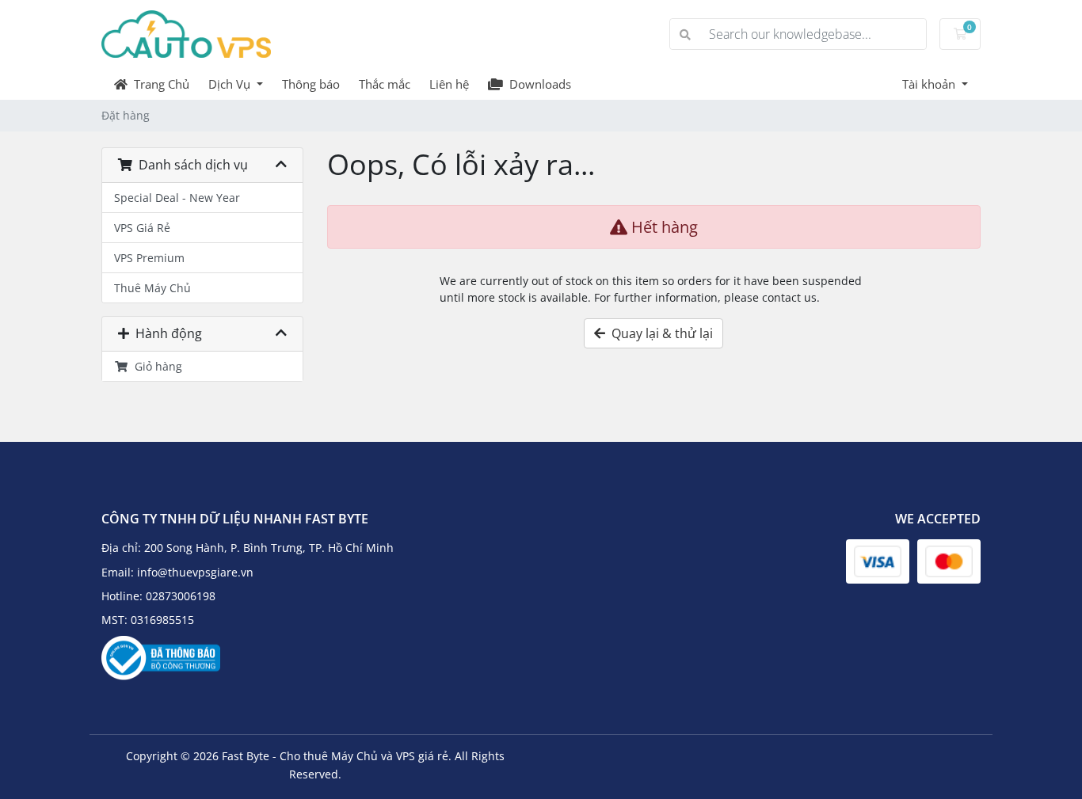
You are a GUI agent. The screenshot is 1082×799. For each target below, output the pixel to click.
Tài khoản (930, 84)
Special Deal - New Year (177, 197)
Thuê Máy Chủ (152, 287)
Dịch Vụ (230, 84)
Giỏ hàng (155, 366)
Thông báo (311, 84)
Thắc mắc (384, 84)
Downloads (537, 84)
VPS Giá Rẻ (142, 227)
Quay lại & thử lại (659, 333)
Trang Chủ (158, 84)
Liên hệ (449, 84)
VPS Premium (149, 257)
